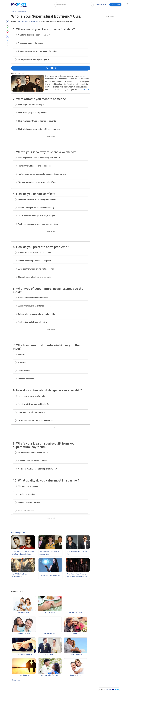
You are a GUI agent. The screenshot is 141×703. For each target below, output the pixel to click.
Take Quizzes (100, 4)
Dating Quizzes (49, 612)
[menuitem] (101, 5)
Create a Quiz (115, 4)
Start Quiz (50, 68)
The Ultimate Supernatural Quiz (50, 575)
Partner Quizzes (75, 654)
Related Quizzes (18, 533)
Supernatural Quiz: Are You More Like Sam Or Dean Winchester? (23, 553)
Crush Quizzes (49, 633)
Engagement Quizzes (24, 654)
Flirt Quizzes (75, 633)
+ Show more (15, 680)
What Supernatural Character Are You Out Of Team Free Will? (77, 575)
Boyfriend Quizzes (75, 612)
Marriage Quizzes (49, 654)
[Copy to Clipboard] (8, 40)
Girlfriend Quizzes (24, 633)
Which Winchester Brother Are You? (77, 553)
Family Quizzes (24, 612)
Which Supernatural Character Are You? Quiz (50, 553)
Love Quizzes (24, 675)
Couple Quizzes (75, 675)
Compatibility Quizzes (49, 675)
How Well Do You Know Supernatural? (19, 575)
